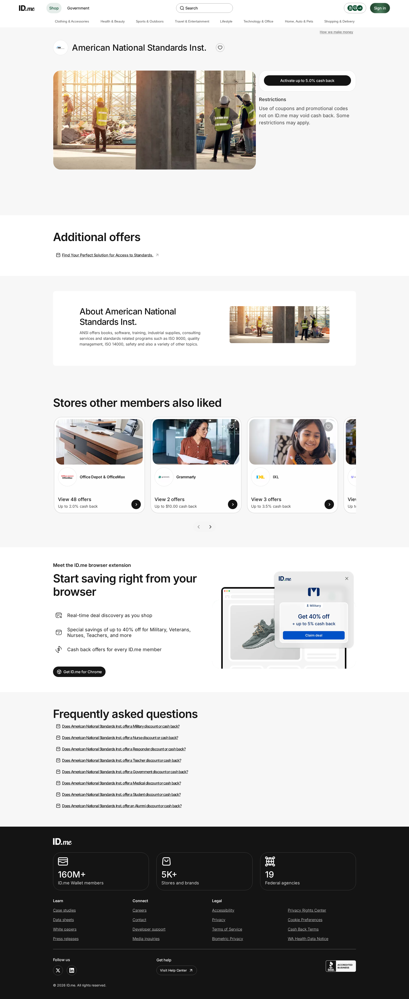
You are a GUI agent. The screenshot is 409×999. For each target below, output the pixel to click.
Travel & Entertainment (192, 21)
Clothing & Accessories (72, 21)
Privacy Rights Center (307, 910)
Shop (54, 8)
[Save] (135, 426)
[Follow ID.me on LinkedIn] (72, 970)
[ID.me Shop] (30, 8)
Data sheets (63, 919)
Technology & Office (258, 21)
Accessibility (223, 910)
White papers (64, 929)
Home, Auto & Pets (299, 21)
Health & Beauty (113, 21)
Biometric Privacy (227, 938)
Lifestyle (226, 21)
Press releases (66, 938)
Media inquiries (146, 938)
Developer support (149, 929)
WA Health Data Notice (308, 938)
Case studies (64, 910)
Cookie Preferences (305, 919)
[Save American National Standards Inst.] (220, 47)
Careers (140, 910)
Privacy (218, 919)
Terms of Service (227, 929)
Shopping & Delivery (339, 21)
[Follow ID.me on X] (58, 970)
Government (78, 8)
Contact (139, 919)
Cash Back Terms (303, 929)
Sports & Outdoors (150, 21)
